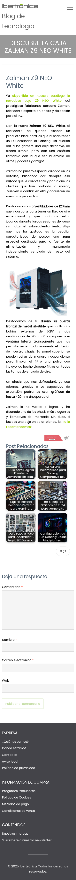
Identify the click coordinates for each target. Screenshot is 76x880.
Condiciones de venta (18, 811)
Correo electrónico (18, 660)
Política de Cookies (16, 797)
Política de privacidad (18, 768)
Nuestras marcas (15, 833)
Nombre (9, 639)
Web (5, 680)
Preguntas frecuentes (18, 791)
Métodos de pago (15, 804)
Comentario (12, 587)
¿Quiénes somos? (15, 741)
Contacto (9, 755)
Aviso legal (10, 761)
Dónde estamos (14, 748)
